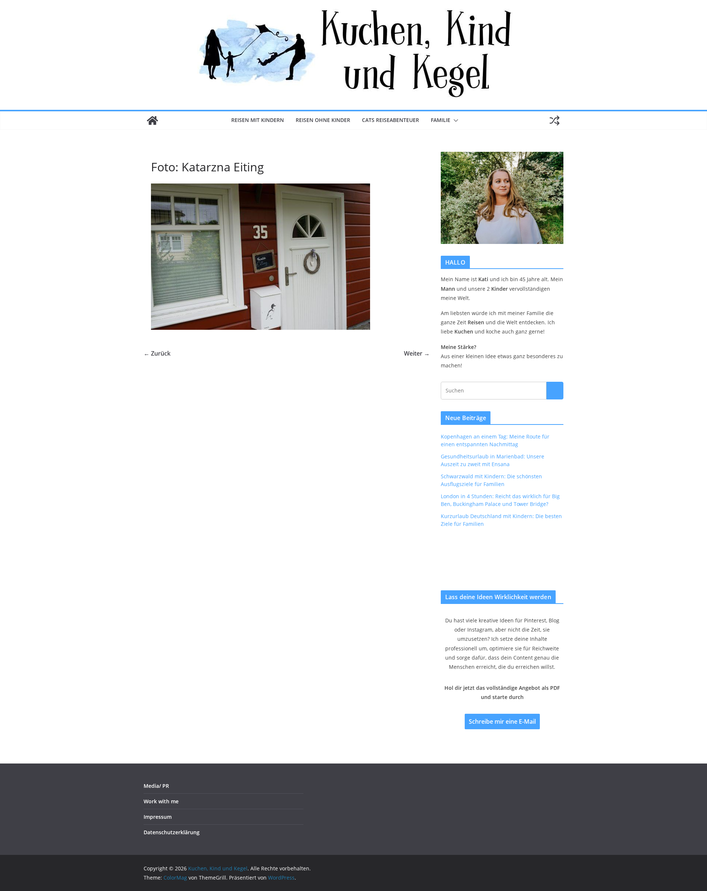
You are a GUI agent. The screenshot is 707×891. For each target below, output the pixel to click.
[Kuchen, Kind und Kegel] (152, 120)
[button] (454, 120)
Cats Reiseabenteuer (390, 119)
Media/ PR (156, 785)
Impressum (158, 816)
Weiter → (417, 353)
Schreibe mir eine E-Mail (502, 721)
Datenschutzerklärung (172, 832)
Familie (440, 119)
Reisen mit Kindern (257, 119)
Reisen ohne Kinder (323, 119)
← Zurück (157, 353)
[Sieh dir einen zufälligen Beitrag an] (554, 120)
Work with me (161, 801)
